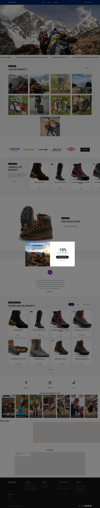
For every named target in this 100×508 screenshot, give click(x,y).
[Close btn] (73, 243)
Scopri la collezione (62, 257)
